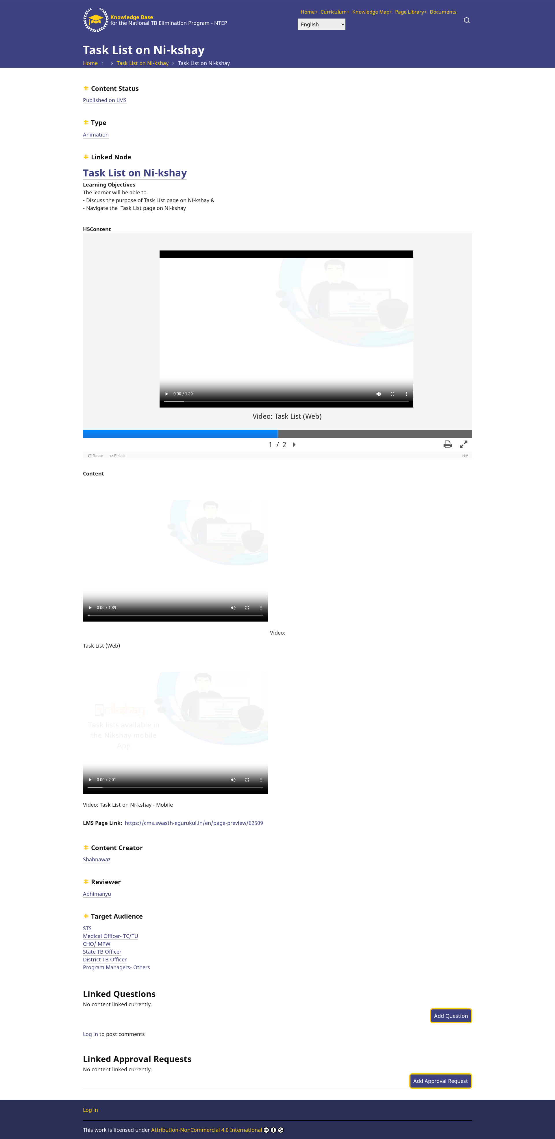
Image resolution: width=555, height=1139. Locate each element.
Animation (96, 134)
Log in (90, 1034)
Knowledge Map (370, 11)
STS (87, 928)
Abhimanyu (97, 893)
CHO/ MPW (96, 943)
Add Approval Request (440, 1080)
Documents (443, 11)
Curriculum (334, 11)
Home (308, 11)
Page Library (409, 11)
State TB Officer (102, 951)
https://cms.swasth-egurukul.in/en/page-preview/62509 (194, 822)
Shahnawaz (96, 859)
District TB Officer (105, 959)
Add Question (451, 1015)
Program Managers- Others (116, 967)
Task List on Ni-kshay (143, 63)
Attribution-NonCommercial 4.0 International (206, 1129)
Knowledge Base (131, 17)
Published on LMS (105, 100)
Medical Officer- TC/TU (110, 935)
